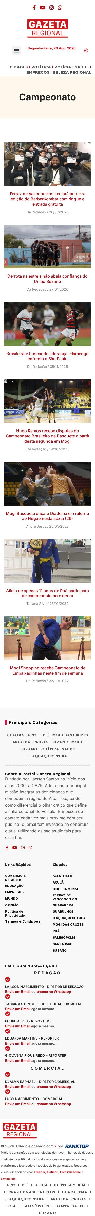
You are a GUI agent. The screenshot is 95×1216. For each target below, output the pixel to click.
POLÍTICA (41, 67)
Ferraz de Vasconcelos (29, 1192)
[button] (16, 50)
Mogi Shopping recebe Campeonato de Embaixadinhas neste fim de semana (47, 670)
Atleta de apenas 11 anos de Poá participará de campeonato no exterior (47, 593)
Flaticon (52, 1172)
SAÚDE (82, 67)
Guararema (74, 1192)
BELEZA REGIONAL (72, 72)
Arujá (41, 1185)
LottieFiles (8, 1179)
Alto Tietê (38, 735)
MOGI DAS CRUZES (70, 735)
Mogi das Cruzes (30, 742)
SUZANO (28, 749)
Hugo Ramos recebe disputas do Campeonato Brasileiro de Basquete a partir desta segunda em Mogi (47, 436)
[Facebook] (34, 7)
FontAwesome (70, 1172)
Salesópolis (35, 1206)
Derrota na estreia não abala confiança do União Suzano (47, 278)
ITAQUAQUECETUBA (47, 756)
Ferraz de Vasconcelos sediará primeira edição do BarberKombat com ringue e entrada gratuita (47, 199)
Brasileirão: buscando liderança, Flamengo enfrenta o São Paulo (47, 356)
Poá (11, 1206)
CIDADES (19, 67)
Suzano (59, 742)
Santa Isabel (69, 1206)
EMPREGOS (37, 72)
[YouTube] (43, 7)
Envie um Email (17, 991)
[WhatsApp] (60, 7)
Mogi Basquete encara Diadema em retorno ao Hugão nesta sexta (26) (47, 516)
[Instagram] (51, 7)
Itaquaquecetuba (24, 1199)
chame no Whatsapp (54, 991)
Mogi (76, 742)
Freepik (39, 1172)
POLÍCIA (62, 67)
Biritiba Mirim (69, 1185)
